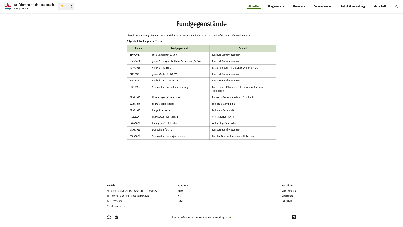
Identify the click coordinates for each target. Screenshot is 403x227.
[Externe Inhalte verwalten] (116, 217)
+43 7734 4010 (116, 201)
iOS (179, 196)
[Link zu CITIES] (294, 217)
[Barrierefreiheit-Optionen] (109, 217)
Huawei (181, 201)
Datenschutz (287, 196)
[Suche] (396, 6)
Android (181, 190)
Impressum (287, 201)
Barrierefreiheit (289, 190)
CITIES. (228, 217)
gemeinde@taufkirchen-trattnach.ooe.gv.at (130, 196)
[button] (118, 206)
